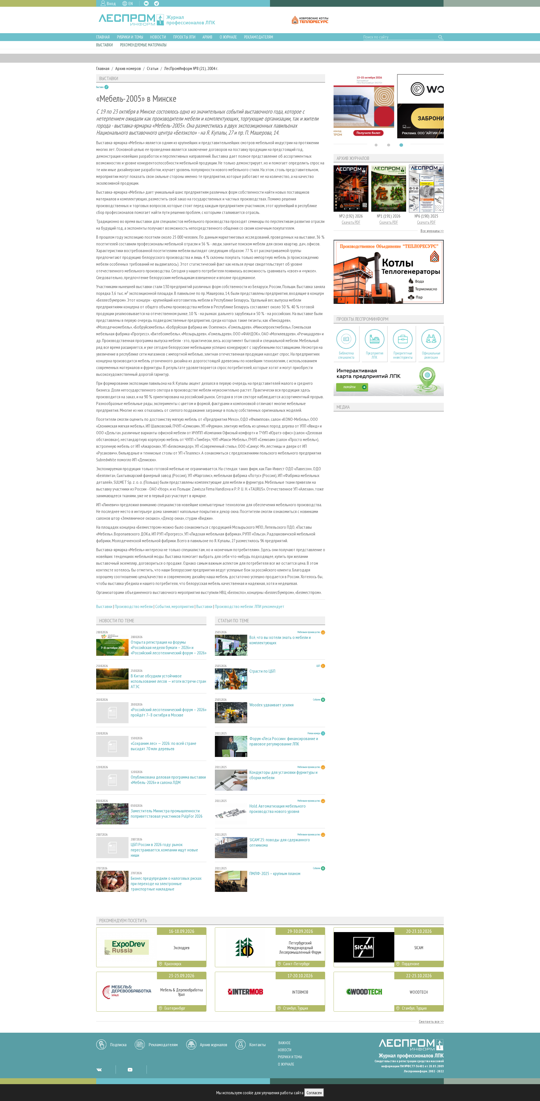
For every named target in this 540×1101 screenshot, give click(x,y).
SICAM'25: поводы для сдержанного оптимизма (279, 842)
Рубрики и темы (130, 37)
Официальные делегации (431, 355)
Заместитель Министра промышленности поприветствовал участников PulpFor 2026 (166, 813)
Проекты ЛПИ (184, 37)
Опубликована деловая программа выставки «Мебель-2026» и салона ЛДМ (168, 779)
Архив (207, 37)
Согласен (314, 1092)
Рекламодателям (258, 37)
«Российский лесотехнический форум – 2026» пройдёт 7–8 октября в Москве (168, 712)
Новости (158, 37)
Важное (284, 1043)
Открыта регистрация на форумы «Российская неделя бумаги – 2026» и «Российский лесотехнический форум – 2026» (168, 647)
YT (130, 1069)
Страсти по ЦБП (262, 671)
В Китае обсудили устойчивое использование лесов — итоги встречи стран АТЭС (168, 681)
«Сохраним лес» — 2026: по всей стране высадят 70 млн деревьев (163, 746)
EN (131, 3)
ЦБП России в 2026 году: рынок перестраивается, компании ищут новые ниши (164, 850)
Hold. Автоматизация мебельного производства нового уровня (277, 808)
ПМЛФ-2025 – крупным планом (274, 873)
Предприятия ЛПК (374, 355)
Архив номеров (128, 68)
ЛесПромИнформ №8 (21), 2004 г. (191, 68)
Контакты (257, 1044)
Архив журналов (213, 1044)
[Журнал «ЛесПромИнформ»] (161, 20)
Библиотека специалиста (346, 355)
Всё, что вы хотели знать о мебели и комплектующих (280, 640)
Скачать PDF (351, 222)
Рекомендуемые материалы (143, 45)
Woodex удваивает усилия (271, 704)
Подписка (118, 1044)
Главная (103, 37)
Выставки (104, 45)
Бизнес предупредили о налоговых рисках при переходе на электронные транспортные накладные (166, 884)
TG (156, 3)
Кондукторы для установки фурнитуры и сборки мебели (283, 775)
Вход (111, 3)
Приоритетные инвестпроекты (403, 355)
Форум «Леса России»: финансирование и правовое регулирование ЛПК (283, 741)
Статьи (152, 68)
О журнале (228, 37)
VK (146, 3)
